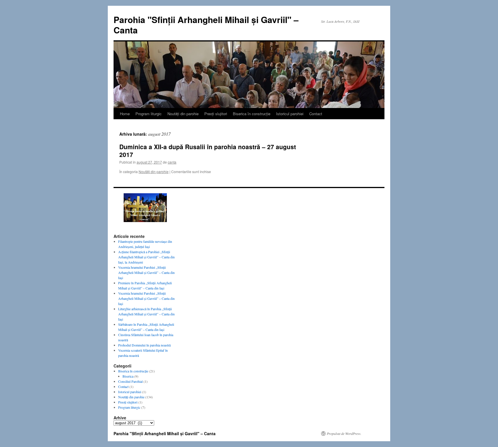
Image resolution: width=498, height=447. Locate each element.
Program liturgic (148, 113)
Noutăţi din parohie (183, 113)
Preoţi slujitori (215, 113)
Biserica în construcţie (251, 113)
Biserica (127, 376)
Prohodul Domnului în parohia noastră (144, 345)
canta (172, 162)
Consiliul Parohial (130, 381)
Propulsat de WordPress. (344, 433)
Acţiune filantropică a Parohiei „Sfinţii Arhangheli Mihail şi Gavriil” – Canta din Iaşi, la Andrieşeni (146, 256)
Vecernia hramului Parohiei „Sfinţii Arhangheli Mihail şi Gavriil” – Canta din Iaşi (146, 272)
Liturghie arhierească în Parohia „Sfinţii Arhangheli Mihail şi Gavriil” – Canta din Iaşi (146, 313)
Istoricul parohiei (289, 113)
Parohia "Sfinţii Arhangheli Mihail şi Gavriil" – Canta (206, 24)
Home (125, 113)
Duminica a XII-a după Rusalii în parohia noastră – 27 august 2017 (207, 150)
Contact (315, 113)
